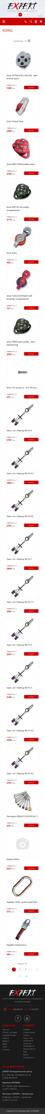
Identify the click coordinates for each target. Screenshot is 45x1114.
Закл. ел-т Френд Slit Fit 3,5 (20, 730)
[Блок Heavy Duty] (22, 106)
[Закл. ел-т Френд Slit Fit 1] (22, 543)
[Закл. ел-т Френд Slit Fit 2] (22, 629)
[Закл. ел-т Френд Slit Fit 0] (22, 415)
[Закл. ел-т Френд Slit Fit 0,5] (22, 458)
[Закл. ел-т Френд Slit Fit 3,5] (22, 715)
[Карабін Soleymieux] (22, 929)
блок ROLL (12, 253)
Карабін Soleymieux (16, 944)
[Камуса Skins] (22, 843)
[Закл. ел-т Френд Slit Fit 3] (22, 672)
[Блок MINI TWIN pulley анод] (22, 148)
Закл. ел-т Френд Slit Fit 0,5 (20, 473)
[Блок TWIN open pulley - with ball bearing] (22, 326)
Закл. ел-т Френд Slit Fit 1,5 (20, 601)
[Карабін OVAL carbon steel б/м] (22, 886)
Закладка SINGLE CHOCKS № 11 (22, 816)
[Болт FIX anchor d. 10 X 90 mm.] (22, 372)
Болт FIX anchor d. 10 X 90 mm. (22, 387)
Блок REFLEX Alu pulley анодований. (18, 208)
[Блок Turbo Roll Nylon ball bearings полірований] (22, 280)
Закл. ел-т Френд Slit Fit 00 (20, 516)
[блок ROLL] (22, 237)
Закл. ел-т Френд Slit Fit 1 (19, 559)
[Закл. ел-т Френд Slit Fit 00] (22, 501)
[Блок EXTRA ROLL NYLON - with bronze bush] (22, 60)
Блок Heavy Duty (15, 121)
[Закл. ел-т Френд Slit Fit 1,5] (22, 586)
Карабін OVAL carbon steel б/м (22, 902)
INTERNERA (35, 1111)
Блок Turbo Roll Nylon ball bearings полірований (19, 297)
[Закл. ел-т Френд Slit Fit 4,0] (22, 758)
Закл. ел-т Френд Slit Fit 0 (19, 430)
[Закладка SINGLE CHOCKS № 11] (22, 801)
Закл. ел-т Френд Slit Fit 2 (19, 644)
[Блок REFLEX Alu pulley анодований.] (22, 191)
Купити (31, 87)
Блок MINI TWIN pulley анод (20, 164)
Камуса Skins (13, 859)
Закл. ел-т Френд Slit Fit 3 (19, 687)
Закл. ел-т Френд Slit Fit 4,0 (20, 773)
